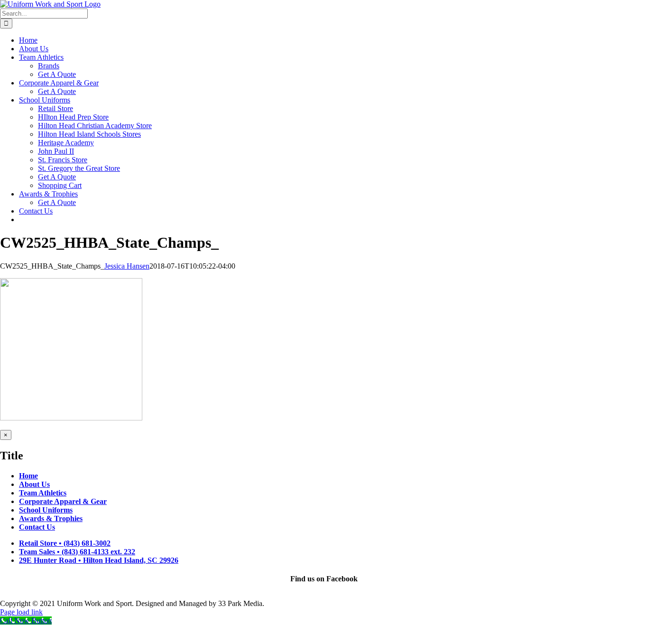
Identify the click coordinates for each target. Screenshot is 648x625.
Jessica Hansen (126, 266)
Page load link (21, 612)
